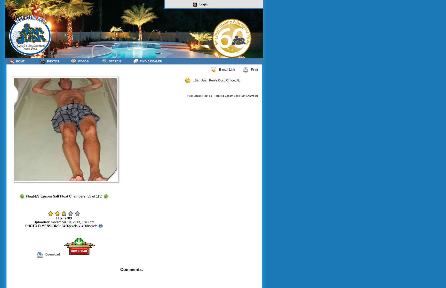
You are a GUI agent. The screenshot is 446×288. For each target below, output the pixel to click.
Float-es (207, 95)
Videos (83, 61)
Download (52, 254)
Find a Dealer (151, 61)
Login (204, 4)
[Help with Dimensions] (101, 226)
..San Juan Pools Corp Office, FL (216, 80)
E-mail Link (227, 69)
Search (115, 61)
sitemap (257, 273)
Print (254, 69)
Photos (53, 61)
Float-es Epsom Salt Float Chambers (236, 95)
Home (20, 61)
